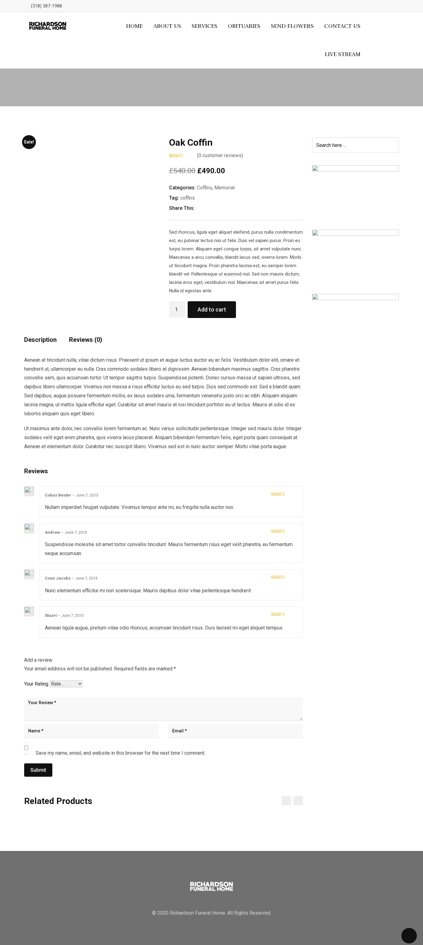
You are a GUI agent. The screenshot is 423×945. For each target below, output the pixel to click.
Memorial (224, 188)
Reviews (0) (85, 339)
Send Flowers (292, 26)
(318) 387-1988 (46, 6)
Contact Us (342, 26)
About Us (167, 26)
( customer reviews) (220, 155)
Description (40, 339)
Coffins (204, 188)
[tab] (40, 342)
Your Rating (36, 684)
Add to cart (212, 309)
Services (204, 26)
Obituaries (244, 26)
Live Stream (342, 54)
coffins (187, 198)
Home (134, 26)
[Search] (386, 40)
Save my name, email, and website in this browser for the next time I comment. (120, 753)
